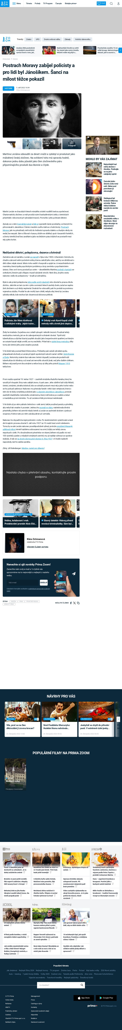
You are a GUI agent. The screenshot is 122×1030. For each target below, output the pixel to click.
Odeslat (43, 583)
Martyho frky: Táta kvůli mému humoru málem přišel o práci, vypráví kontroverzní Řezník (45, 925)
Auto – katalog (15, 974)
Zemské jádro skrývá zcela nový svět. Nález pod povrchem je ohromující (111, 186)
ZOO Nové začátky (108, 970)
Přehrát (11, 778)
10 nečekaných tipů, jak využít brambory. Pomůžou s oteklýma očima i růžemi (75, 937)
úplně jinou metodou (60, 341)
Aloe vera (88, 974)
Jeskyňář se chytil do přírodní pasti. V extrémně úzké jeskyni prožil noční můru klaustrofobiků (95, 727)
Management (35, 996)
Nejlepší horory (42, 970)
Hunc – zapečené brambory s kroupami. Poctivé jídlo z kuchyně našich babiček (104, 881)
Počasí (81, 970)
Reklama (8, 1003)
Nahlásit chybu (10, 1022)
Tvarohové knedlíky (54, 978)
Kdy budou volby (92, 970)
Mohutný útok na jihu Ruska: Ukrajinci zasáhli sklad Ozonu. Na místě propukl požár (16, 893)
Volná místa (9, 1000)
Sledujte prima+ (71, 3)
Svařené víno (56, 974)
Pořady (37, 3)
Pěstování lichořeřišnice (103, 974)
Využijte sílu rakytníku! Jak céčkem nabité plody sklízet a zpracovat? (74, 948)
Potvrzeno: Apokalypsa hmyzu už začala (75, 868)
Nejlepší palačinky (71, 978)
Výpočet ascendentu (37, 978)
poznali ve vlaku (46, 407)
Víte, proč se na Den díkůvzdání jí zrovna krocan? (20, 727)
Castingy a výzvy (36, 1003)
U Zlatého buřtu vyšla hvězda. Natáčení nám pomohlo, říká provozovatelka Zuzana (45, 881)
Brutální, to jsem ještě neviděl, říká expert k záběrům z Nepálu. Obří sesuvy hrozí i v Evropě (16, 881)
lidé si (35, 224)
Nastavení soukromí (37, 1022)
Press (33, 1000)
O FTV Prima (9, 996)
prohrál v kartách (64, 269)
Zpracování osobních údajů (40, 1011)
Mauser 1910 (64, 363)
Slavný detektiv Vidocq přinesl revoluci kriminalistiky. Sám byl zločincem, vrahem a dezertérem (57, 522)
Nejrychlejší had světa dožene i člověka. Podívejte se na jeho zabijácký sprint (111, 169)
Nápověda (34, 1015)
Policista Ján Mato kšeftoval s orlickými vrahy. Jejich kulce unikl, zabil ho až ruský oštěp (19, 322)
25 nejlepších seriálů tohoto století (14, 924)
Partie (75, 970)
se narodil (34, 257)
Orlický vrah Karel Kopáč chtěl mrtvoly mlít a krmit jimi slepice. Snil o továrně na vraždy (57, 322)
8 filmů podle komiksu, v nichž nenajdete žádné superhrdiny (15, 936)
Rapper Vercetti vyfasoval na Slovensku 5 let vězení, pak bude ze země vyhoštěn (46, 937)
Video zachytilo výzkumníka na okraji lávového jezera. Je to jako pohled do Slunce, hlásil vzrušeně (75, 894)
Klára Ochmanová (23, 90)
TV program (54, 970)
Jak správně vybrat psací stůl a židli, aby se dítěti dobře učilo (74, 924)
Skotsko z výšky (13, 781)
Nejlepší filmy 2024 (26, 970)
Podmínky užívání (11, 1011)
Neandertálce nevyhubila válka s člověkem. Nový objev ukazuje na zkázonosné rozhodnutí (111, 222)
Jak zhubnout (12, 970)
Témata (29, 3)
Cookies (8, 1015)
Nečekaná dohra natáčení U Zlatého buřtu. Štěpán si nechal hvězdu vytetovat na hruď (45, 893)
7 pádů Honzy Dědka (31, 974)
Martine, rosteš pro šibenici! (33, 448)
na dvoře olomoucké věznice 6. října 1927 (34, 439)
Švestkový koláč (86, 978)
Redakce (34, 1018)
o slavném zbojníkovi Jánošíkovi (50, 392)
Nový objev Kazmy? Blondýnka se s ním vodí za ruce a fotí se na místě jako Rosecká (46, 948)
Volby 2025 (45, 974)
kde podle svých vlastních (38, 282)
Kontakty (34, 1007)
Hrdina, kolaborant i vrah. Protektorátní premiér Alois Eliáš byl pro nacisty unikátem (20, 522)
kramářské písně (24, 224)
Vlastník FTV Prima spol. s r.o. (15, 1018)
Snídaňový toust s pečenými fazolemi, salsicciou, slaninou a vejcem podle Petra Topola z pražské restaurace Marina (104, 871)
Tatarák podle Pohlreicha (73, 974)
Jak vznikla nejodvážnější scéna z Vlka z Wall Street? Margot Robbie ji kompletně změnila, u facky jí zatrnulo (16, 950)
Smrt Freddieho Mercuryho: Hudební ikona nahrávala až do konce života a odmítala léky (57, 727)
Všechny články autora (37, 547)
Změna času (66, 970)
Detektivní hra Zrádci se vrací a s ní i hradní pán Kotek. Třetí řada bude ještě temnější (46, 869)
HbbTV (7, 1007)
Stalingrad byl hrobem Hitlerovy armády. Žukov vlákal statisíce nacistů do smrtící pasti (111, 204)
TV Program (47, 3)
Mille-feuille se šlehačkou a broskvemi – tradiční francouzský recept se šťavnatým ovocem (105, 893)
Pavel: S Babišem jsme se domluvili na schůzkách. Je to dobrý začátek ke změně (15, 869)
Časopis (59, 3)
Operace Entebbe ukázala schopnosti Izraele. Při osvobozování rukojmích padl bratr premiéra (74, 883)
